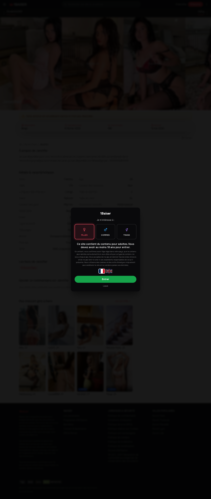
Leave (105, 286)
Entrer (105, 279)
